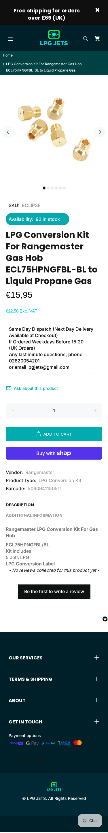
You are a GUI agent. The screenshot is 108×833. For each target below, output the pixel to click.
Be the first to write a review (54, 591)
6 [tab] (64, 188)
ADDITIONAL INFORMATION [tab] (34, 515)
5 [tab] (60, 188)
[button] (54, 589)
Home (8, 55)
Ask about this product (36, 388)
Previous (8, 132)
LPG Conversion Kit (60, 480)
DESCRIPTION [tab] (20, 505)
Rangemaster (39, 472)
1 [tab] (44, 188)
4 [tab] (56, 188)
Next (99, 132)
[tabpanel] (54, 129)
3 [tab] (52, 188)
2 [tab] (48, 188)
